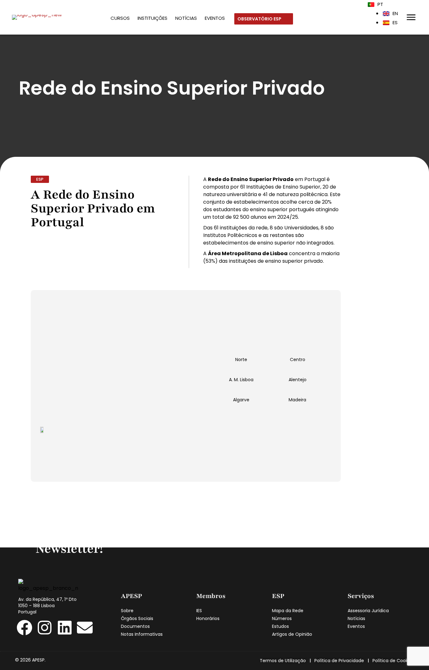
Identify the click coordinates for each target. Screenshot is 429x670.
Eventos (215, 18)
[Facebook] (24, 627)
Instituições (152, 18)
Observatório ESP (259, 19)
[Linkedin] (65, 627)
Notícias (186, 18)
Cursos (120, 18)
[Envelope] (85, 627)
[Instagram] (44, 627)
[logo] (37, 17)
